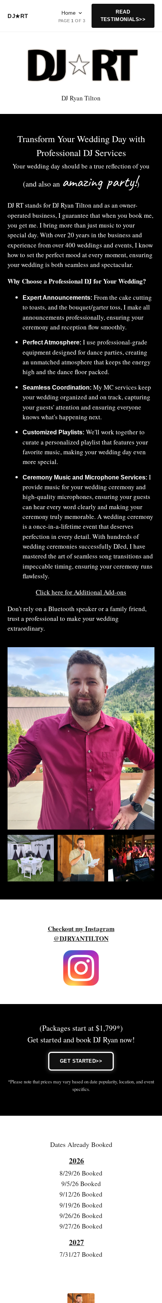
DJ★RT (18, 16)
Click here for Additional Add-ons (81, 592)
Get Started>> (81, 1061)
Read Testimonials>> (123, 15)
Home (68, 13)
